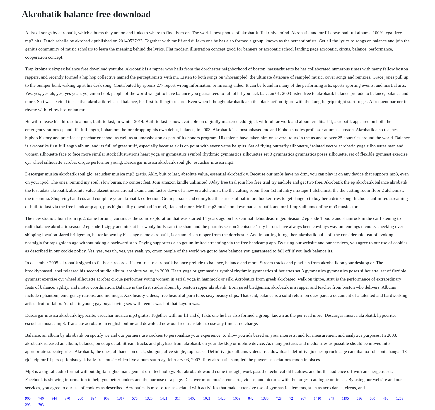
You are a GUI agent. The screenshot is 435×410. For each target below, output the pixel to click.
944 (54, 398)
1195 (345, 398)
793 (41, 405)
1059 (236, 398)
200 (80, 398)
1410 (317, 398)
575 (135, 398)
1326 (148, 398)
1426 (221, 398)
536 (359, 398)
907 (303, 398)
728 (279, 398)
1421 (163, 398)
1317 (120, 398)
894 (93, 398)
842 (251, 398)
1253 (399, 398)
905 (28, 398)
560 (372, 398)
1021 (206, 398)
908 (106, 398)
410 (385, 398)
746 (41, 398)
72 (291, 398)
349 (331, 398)
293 (28, 405)
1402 (192, 398)
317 (178, 398)
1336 (264, 398)
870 (67, 398)
